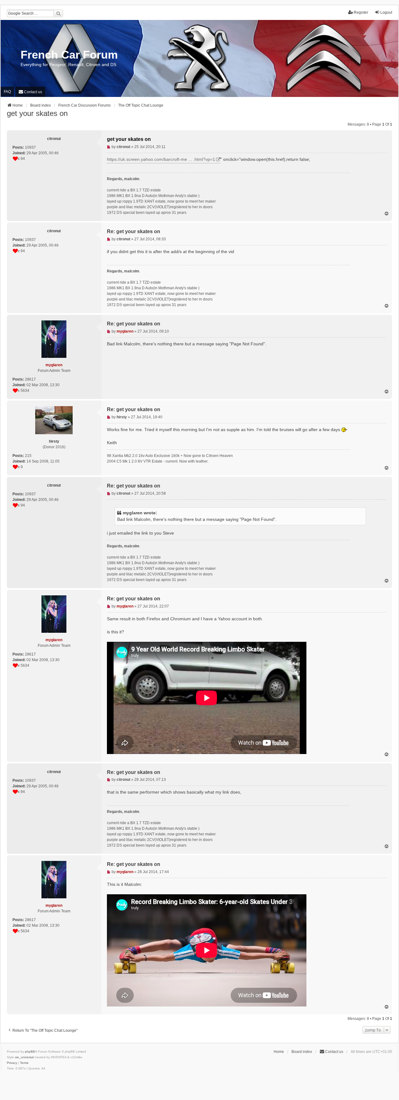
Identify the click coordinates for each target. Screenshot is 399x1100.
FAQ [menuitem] (7, 91)
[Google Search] (58, 13)
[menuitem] (30, 92)
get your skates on (37, 113)
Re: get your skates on (133, 231)
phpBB (30, 1051)
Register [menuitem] (361, 12)
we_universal (24, 1057)
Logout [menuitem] (386, 12)
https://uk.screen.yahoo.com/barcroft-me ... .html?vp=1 (161, 159)
